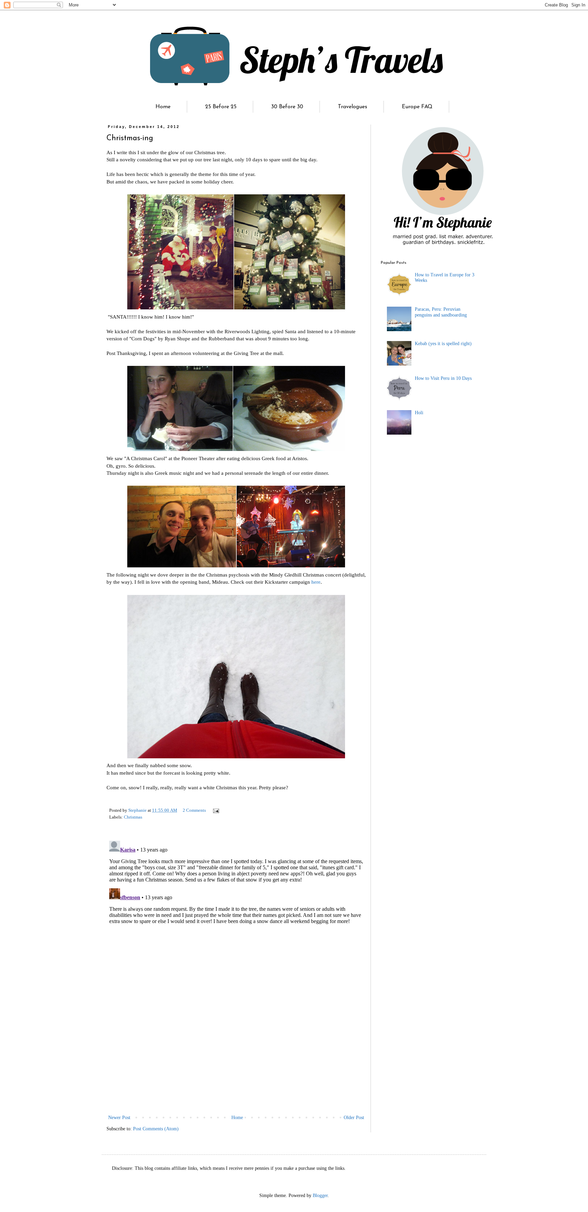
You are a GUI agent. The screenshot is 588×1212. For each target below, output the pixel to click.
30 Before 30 (287, 107)
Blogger (320, 1195)
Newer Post (119, 1117)
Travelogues (352, 107)
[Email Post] (215, 810)
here (316, 582)
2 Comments (194, 810)
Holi (419, 412)
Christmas (133, 817)
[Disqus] (236, 923)
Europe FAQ (417, 107)
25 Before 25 (220, 107)
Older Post (354, 1117)
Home (163, 107)
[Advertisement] (236, 1062)
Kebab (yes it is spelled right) (443, 343)
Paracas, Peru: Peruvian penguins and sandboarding (441, 312)
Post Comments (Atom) (156, 1128)
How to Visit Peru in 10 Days (443, 378)
